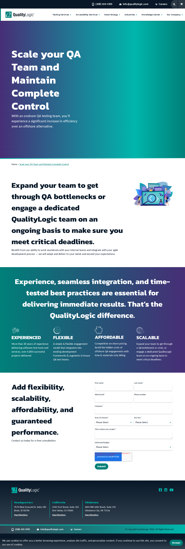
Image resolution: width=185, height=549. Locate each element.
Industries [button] (130, 14)
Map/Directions (21, 515)
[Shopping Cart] (181, 4)
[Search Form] (174, 4)
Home (14, 164)
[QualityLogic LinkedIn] (165, 490)
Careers (163, 4)
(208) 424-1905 (104, 4)
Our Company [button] (174, 14)
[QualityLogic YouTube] (171, 490)
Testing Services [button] (60, 14)
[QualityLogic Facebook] (160, 490)
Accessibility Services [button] (87, 14)
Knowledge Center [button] (151, 14)
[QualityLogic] (20, 15)
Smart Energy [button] (111, 14)
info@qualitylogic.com (135, 4)
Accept (176, 542)
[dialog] (92, 543)
